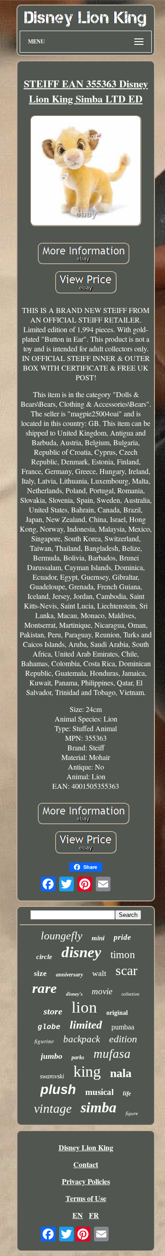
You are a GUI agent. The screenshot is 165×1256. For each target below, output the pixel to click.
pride (122, 937)
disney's (74, 994)
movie (102, 991)
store (53, 1011)
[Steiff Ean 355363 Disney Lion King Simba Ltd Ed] (85, 172)
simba (98, 1107)
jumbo (51, 1056)
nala (121, 1073)
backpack (81, 1039)
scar (127, 970)
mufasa (112, 1054)
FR (94, 1215)
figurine (44, 1041)
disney (81, 952)
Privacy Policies (86, 1181)
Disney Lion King (86, 1147)
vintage (53, 1108)
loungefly (61, 936)
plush (58, 1089)
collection (130, 994)
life (127, 1093)
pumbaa (122, 1027)
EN (77, 1215)
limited (86, 1025)
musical (99, 1092)
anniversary (69, 974)
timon (122, 954)
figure (132, 1113)
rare (44, 988)
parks (78, 1057)
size (40, 973)
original (117, 1012)
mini (98, 938)
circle (44, 956)
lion (84, 1007)
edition (123, 1039)
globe (49, 1027)
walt (99, 973)
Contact (85, 1164)
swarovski (52, 1076)
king (87, 1071)
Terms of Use (86, 1198)
